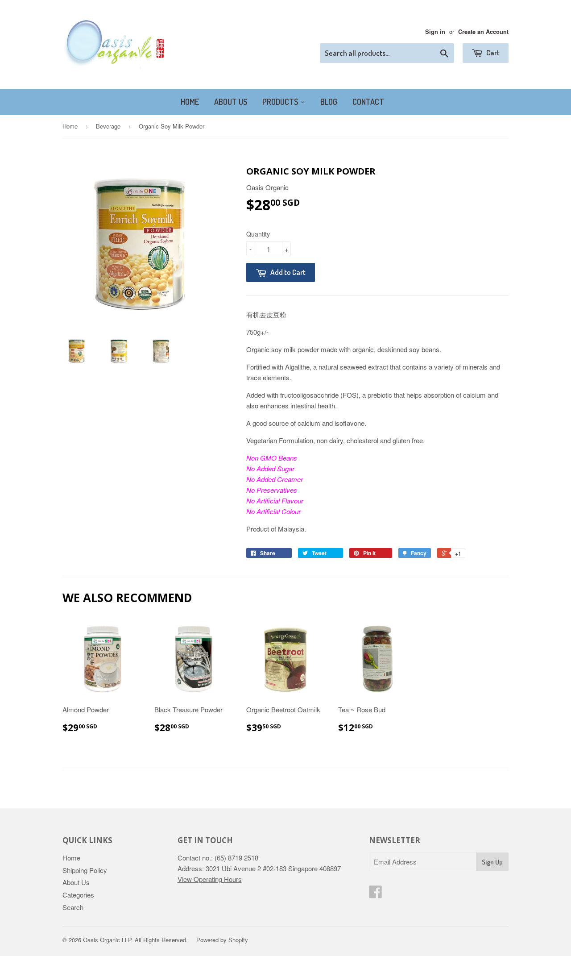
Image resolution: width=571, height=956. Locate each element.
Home (190, 102)
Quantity (258, 233)
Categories (78, 894)
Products (281, 102)
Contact (368, 102)
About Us (230, 102)
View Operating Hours (210, 879)
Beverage (108, 126)
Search (72, 907)
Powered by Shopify (222, 939)
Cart (492, 52)
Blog (328, 102)
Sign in (435, 32)
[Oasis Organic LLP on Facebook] (375, 894)
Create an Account (483, 32)
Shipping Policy (84, 870)
